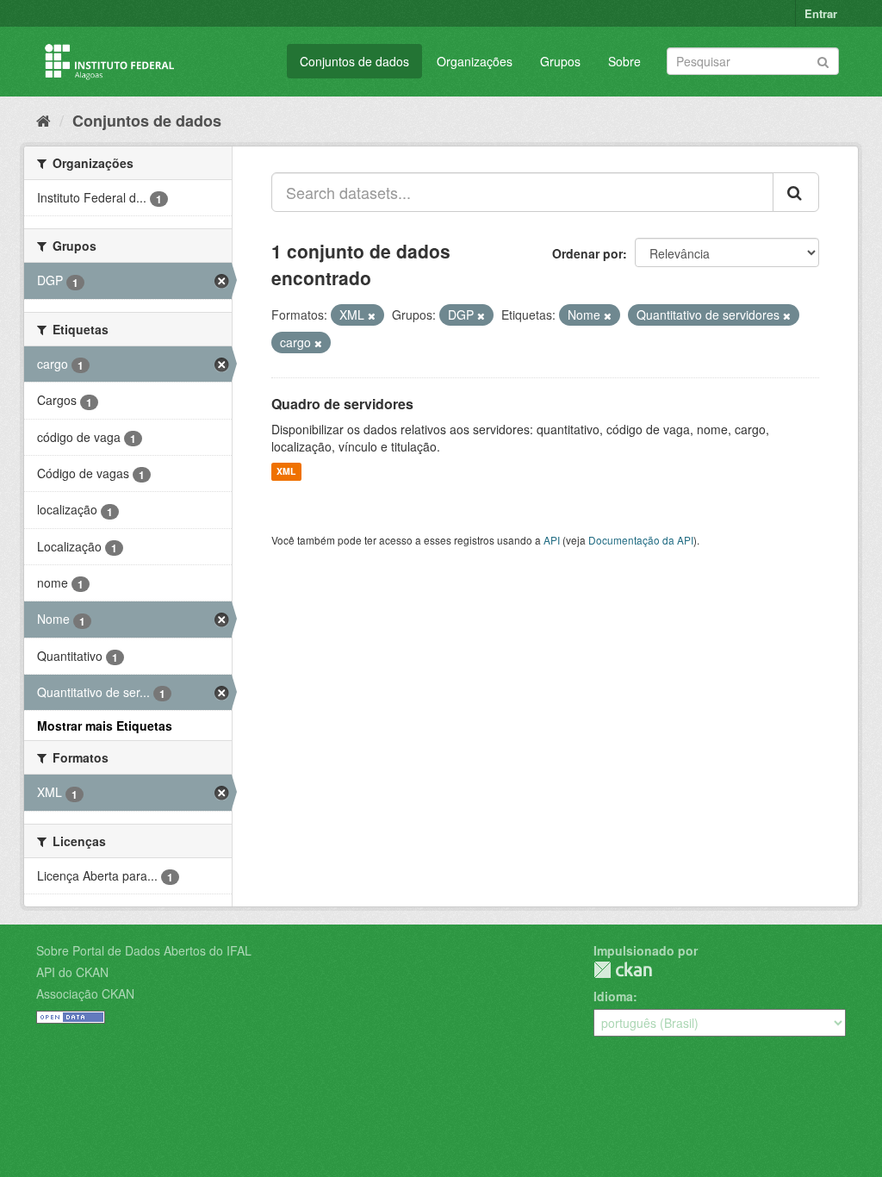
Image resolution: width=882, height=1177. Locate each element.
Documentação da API (640, 539)
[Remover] (372, 315)
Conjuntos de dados (354, 61)
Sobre (624, 61)
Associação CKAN (85, 993)
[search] (796, 192)
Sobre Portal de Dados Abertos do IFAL (144, 950)
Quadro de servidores (342, 404)
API (551, 539)
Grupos (560, 61)
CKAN (622, 970)
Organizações (474, 61)
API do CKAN (72, 972)
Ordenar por (587, 253)
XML (285, 471)
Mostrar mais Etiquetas (104, 725)
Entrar (820, 13)
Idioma (613, 996)
